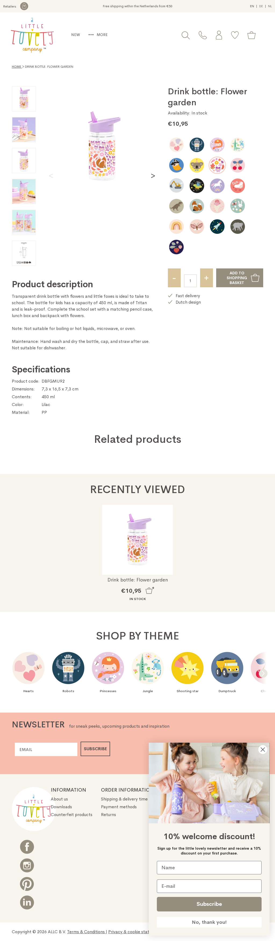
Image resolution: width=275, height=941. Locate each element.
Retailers (10, 6)
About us (59, 799)
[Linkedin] (27, 902)
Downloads (61, 807)
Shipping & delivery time (124, 799)
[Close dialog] (262, 749)
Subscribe (209, 904)
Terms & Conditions (86, 932)
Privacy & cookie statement (135, 932)
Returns (108, 814)
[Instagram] (27, 865)
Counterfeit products (71, 814)
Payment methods (119, 807)
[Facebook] (27, 847)
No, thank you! (209, 922)
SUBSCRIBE (95, 749)
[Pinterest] (27, 884)
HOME (17, 66)
